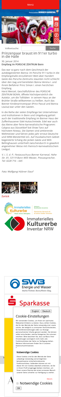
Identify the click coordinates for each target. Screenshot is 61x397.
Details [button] (49, 379)
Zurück (5, 196)
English (35, 311)
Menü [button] (30, 4)
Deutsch (46, 311)
